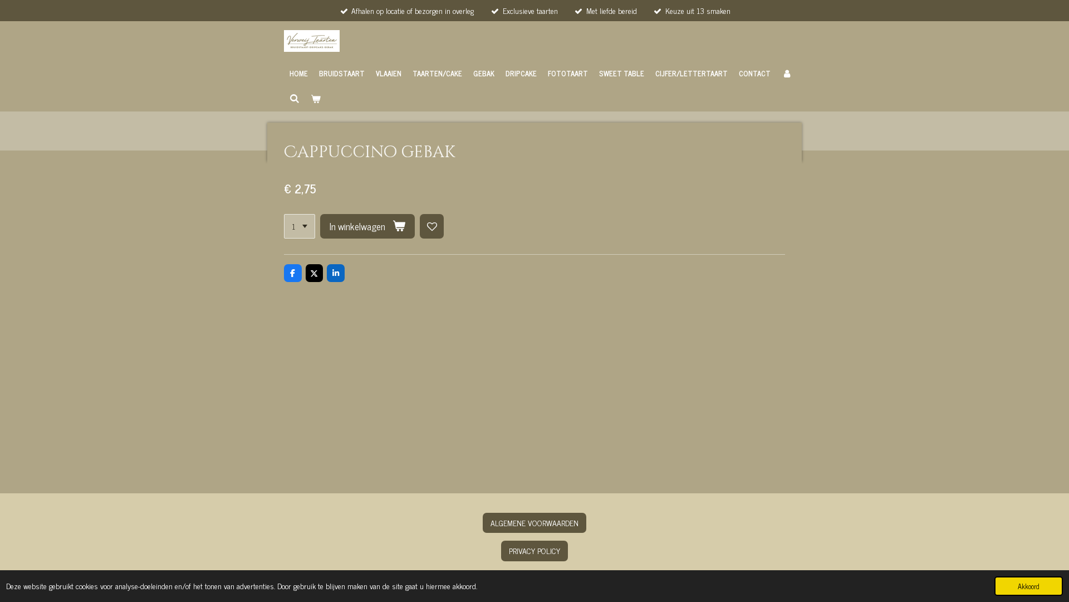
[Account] (786, 73)
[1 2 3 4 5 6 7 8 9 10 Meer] (299, 226)
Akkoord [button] (1028, 586)
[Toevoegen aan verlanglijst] (432, 226)
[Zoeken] (294, 98)
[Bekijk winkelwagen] (315, 98)
